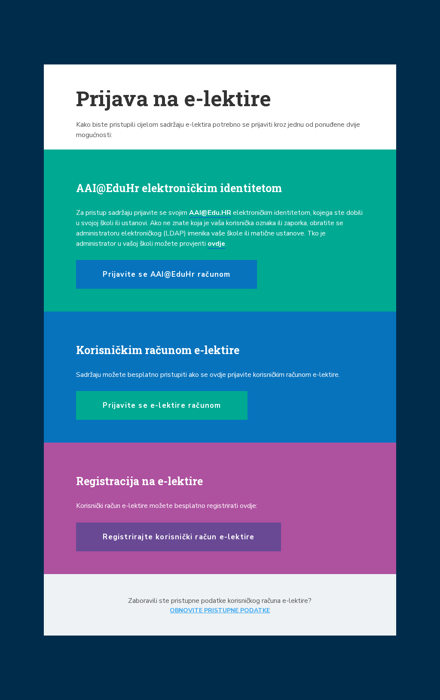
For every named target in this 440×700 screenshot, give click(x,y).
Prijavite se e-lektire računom (162, 405)
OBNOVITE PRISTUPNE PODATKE (220, 610)
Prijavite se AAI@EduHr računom (166, 274)
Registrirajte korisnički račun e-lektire (178, 537)
